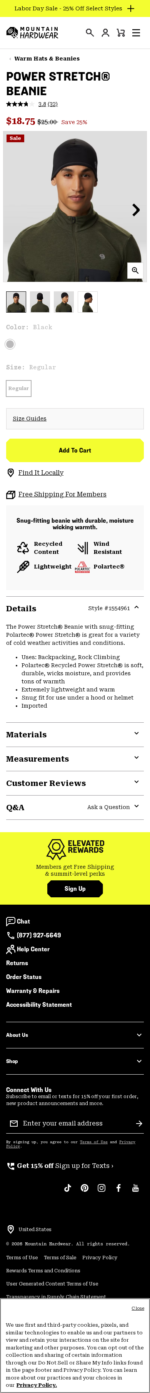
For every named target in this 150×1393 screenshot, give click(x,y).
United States (35, 1229)
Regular (18, 388)
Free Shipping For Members (62, 494)
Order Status (24, 977)
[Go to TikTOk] (67, 1191)
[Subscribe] (139, 1123)
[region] (75, 1345)
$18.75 (21, 121)
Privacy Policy (100, 1257)
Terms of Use (94, 1142)
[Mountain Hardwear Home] (32, 33)
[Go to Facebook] (118, 1191)
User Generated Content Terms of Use (52, 1284)
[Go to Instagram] (101, 1191)
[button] (136, 32)
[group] (75, 870)
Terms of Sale (60, 1257)
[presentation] (90, 32)
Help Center (33, 949)
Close (138, 1308)
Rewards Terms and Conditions (43, 1271)
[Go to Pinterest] (84, 1191)
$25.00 (47, 122)
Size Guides (30, 419)
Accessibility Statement (39, 1004)
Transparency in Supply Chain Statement (56, 1297)
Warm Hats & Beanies (47, 59)
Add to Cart (75, 450)
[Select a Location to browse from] (10, 1229)
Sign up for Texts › (59, 1165)
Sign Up (75, 888)
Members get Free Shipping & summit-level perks (75, 870)
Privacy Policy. (37, 1385)
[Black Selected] (10, 344)
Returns (17, 963)
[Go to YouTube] (135, 1191)
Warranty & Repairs (33, 990)
